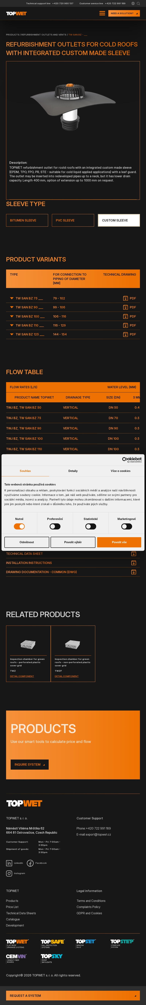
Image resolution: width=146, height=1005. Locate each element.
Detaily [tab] (73, 470)
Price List (12, 907)
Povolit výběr (73, 542)
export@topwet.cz (98, 834)
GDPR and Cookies (89, 913)
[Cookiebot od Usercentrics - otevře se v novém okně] (125, 460)
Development (15, 925)
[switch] (55, 526)
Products (12, 34)
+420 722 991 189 (115, 3)
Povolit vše (119, 542)
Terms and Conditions (91, 901)
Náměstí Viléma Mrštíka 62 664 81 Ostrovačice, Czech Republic (31, 830)
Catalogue (13, 919)
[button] (133, 3)
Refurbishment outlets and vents (43, 34)
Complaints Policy (88, 907)
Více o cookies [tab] (120, 470)
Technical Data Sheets (21, 913)
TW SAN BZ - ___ (77, 34)
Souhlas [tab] (25, 470)
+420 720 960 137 (62, 3)
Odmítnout (27, 542)
